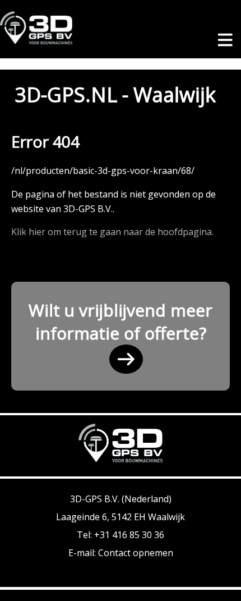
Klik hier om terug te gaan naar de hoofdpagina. (112, 232)
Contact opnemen (135, 553)
